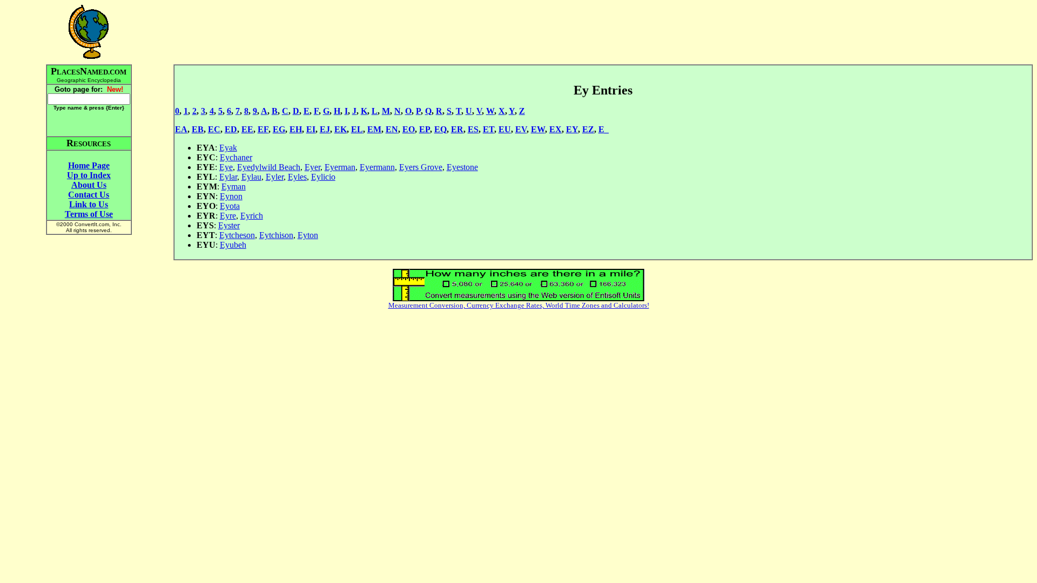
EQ (440, 129)
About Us (88, 184)
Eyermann (377, 167)
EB (198, 129)
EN (392, 129)
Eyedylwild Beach (268, 167)
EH (295, 129)
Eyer (312, 167)
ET (488, 129)
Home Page (89, 165)
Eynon (231, 196)
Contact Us (88, 194)
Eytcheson (237, 235)
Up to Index (89, 175)
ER (457, 129)
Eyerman (340, 167)
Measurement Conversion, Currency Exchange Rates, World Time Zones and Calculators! (518, 305)
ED (231, 129)
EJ (325, 129)
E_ (603, 129)
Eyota (230, 206)
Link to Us (88, 204)
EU (505, 129)
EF (263, 129)
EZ (588, 129)
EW (538, 129)
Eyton (308, 235)
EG (279, 129)
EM (374, 129)
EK (340, 129)
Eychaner (236, 157)
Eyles (297, 176)
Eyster (229, 225)
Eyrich (251, 215)
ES (473, 129)
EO (408, 129)
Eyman (233, 186)
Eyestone (462, 167)
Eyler (275, 176)
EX (555, 129)
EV (521, 129)
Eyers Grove (420, 167)
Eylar (228, 176)
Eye (226, 167)
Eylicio (323, 176)
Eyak (228, 147)
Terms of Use (89, 214)
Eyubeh (233, 244)
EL (357, 129)
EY (572, 129)
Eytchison (276, 235)
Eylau (251, 176)
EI (310, 129)
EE (247, 129)
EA (181, 129)
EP (424, 129)
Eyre (228, 215)
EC (214, 129)
